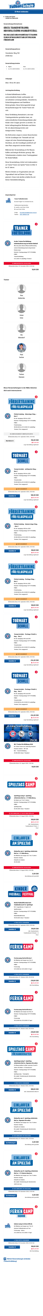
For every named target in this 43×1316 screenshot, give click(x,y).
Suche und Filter (10, 16)
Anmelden (12, 496)
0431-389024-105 (24, 214)
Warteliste (9, 441)
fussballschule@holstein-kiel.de (28, 212)
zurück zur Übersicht (11, 18)
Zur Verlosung (10, 1143)
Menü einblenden (22, 12)
